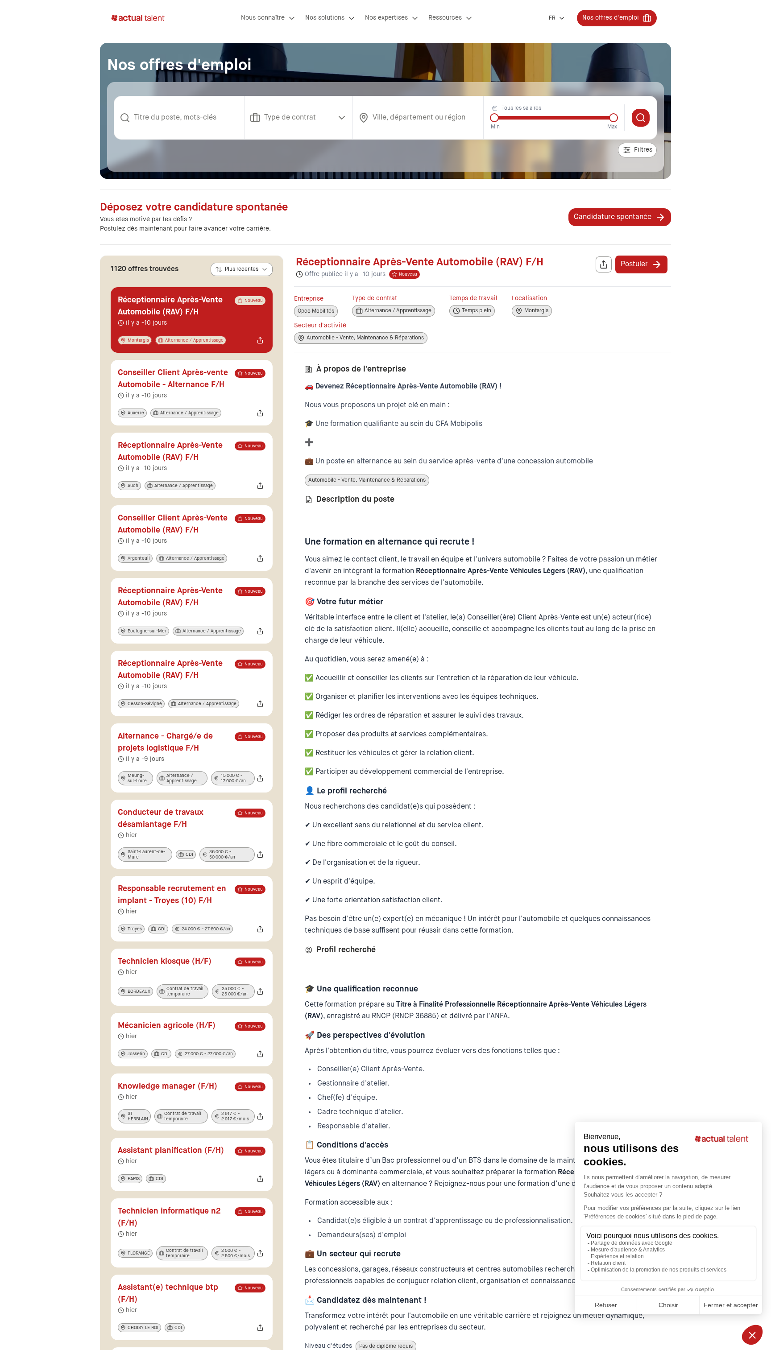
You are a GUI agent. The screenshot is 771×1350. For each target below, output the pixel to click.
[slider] (494, 117)
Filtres (643, 150)
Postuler (634, 264)
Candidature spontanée (612, 217)
